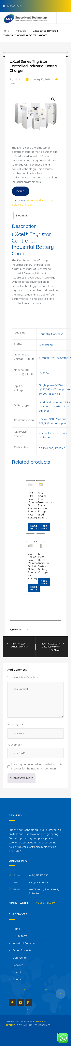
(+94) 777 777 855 (38, 875)
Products (21, 31)
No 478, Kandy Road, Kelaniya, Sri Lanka (45, 891)
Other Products (22, 950)
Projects (17, 972)
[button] (53, 99)
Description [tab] (23, 215)
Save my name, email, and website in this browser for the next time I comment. (36, 766)
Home (6, 31)
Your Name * (15, 725)
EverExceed (34, 200)
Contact (17, 979)
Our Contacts (14, 6)
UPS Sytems (20, 935)
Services (18, 964)
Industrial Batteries (24, 943)
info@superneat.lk (39, 882)
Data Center (20, 957)
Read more (33, 527)
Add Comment (17, 629)
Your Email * (14, 744)
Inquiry (20, 191)
